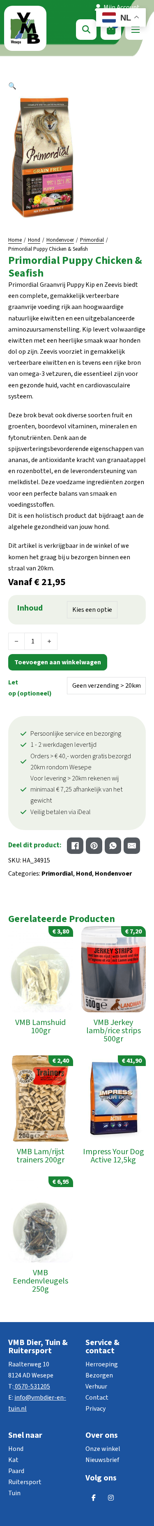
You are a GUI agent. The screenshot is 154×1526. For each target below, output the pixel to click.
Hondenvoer (60, 240)
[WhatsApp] (113, 845)
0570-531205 (32, 1386)
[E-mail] (132, 845)
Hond (34, 240)
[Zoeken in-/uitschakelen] (86, 29)
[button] (77, 86)
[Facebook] (75, 845)
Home (15, 240)
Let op (30, 688)
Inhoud (30, 608)
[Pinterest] (94, 845)
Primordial (92, 240)
